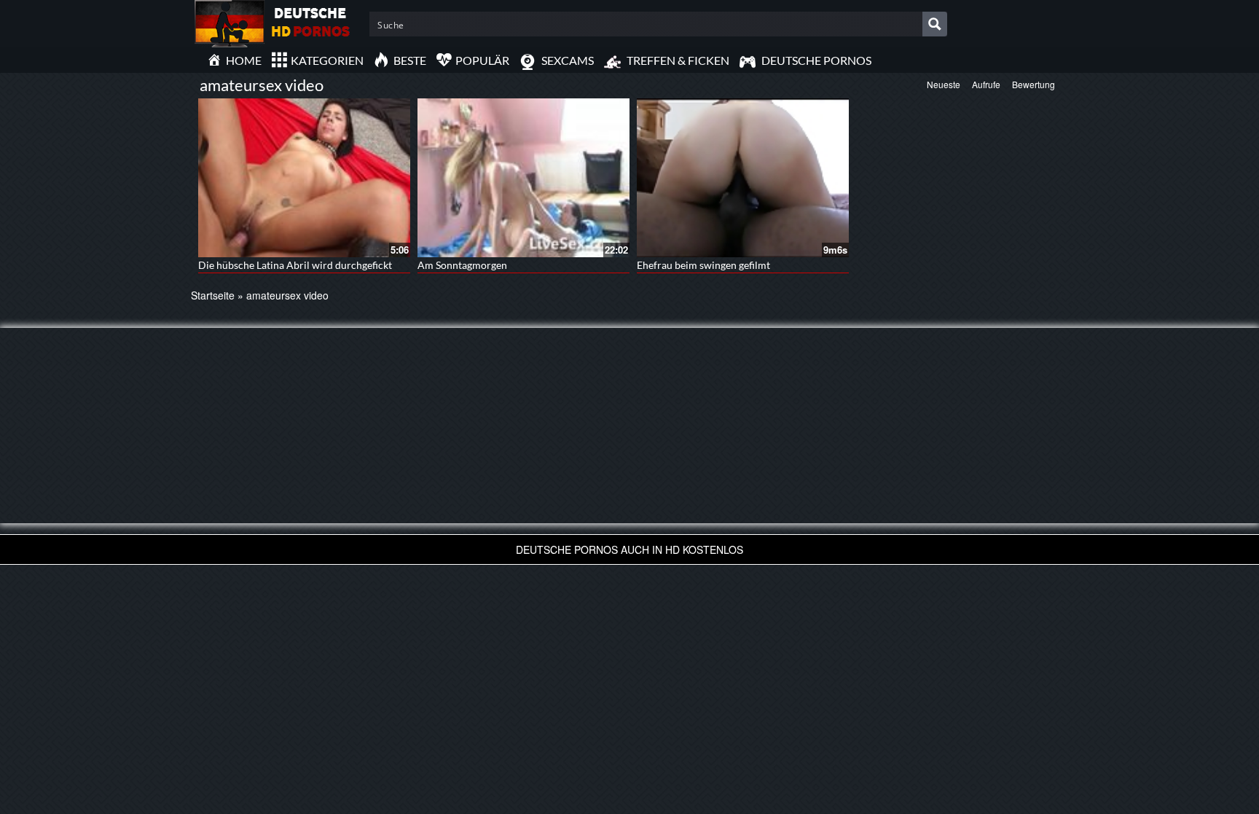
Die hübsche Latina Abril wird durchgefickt (295, 265)
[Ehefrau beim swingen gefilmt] (743, 177)
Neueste (943, 84)
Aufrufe (986, 84)
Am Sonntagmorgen (462, 265)
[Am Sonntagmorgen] (523, 177)
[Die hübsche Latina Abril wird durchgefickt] (304, 177)
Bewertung (1033, 84)
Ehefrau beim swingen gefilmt (703, 265)
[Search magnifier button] (934, 24)
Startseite (213, 295)
